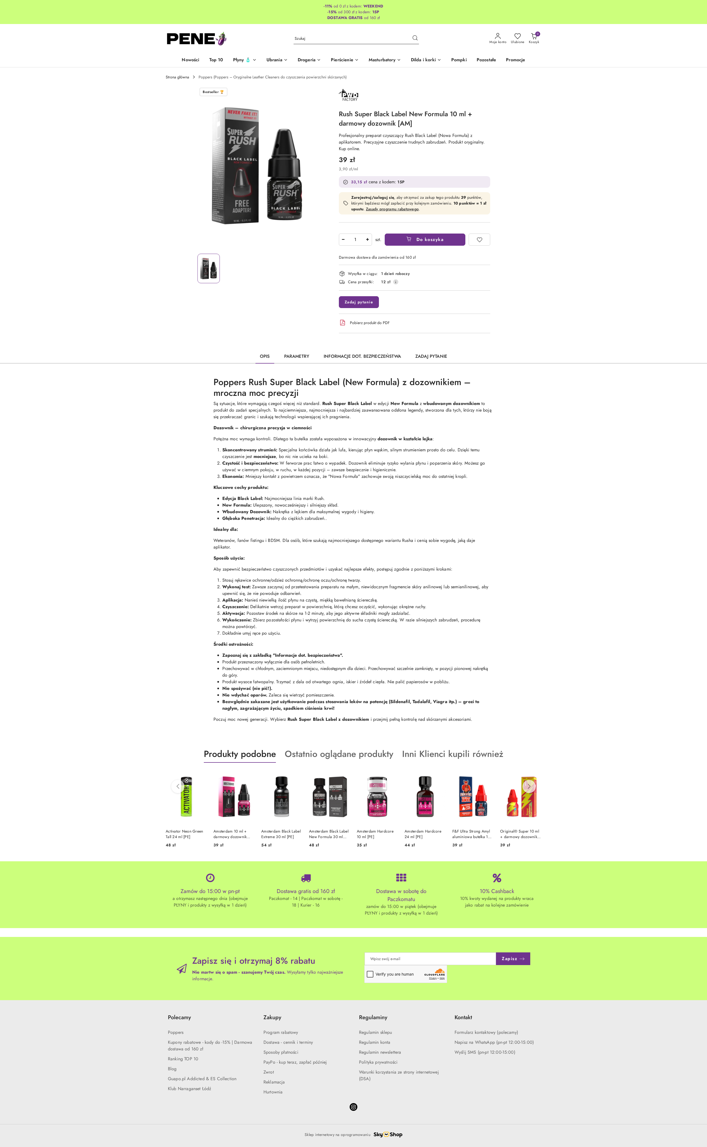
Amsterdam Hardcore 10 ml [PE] (375, 833)
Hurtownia (273, 1092)
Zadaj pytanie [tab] (431, 356)
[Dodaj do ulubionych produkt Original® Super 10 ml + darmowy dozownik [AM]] (535, 776)
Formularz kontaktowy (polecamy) (486, 1032)
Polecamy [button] (179, 1017)
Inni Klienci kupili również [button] (452, 754)
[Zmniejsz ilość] (343, 239)
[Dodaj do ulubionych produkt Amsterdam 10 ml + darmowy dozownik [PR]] (248, 776)
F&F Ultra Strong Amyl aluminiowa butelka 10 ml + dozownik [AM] (471, 833)
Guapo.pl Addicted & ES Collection (202, 1079)
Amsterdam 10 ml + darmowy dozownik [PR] (230, 833)
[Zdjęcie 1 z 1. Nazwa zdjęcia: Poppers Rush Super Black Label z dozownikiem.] (208, 268)
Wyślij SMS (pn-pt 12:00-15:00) (485, 1052)
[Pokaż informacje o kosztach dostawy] (396, 282)
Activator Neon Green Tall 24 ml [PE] (184, 833)
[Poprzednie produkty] (178, 786)
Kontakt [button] (463, 1017)
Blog (172, 1069)
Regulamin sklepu (375, 1032)
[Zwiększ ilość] (367, 239)
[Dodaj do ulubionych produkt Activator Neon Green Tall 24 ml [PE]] (200, 776)
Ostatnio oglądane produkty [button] (339, 754)
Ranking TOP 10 (183, 1059)
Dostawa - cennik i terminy (288, 1042)
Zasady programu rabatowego (392, 209)
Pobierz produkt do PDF (370, 322)
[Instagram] (353, 1107)
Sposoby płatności (280, 1052)
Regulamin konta (374, 1042)
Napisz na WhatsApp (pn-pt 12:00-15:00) (494, 1042)
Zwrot (268, 1072)
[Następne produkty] (529, 786)
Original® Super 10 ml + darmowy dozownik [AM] (519, 833)
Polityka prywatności (378, 1062)
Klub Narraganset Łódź (189, 1088)
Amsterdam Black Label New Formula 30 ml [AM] (329, 833)
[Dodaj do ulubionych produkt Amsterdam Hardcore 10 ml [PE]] (391, 776)
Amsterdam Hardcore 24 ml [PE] (423, 833)
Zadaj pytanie (359, 302)
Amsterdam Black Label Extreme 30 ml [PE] (281, 833)
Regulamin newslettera (380, 1052)
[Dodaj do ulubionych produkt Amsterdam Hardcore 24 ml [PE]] (439, 776)
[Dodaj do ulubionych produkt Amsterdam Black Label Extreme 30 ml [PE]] (296, 776)
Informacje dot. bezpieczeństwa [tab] (362, 356)
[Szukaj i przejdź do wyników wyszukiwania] (415, 39)
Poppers (175, 1032)
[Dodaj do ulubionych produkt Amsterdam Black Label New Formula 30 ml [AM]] (344, 776)
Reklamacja (274, 1082)
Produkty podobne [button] (240, 754)
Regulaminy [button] (373, 1017)
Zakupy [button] (272, 1017)
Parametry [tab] (296, 356)
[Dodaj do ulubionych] (479, 240)
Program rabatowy (280, 1032)
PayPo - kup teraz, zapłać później (295, 1062)
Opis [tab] (265, 356)
